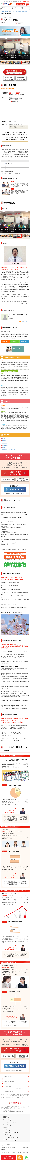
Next (29, 48)
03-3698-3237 (11, 23)
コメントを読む (24, 321)
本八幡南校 (4, 443)
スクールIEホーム (5, 11)
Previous (1, 48)
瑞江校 (3, 438)
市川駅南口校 (5, 445)
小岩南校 (4, 440)
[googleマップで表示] (19, 23)
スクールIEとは (7, 1079)
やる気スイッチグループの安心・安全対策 (13, 1089)
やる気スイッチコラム (9, 1091)
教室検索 (12, 11)
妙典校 (3, 447)
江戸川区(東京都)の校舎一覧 (8, 449)
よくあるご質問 (7, 1086)
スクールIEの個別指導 (9, 1081)
